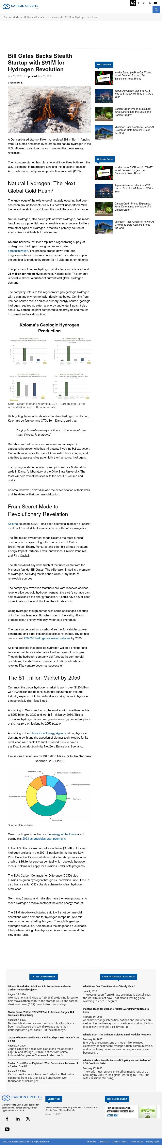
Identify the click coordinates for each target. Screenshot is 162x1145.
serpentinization (18, 251)
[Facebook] (7, 1119)
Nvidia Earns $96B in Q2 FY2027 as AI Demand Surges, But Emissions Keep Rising (134, 75)
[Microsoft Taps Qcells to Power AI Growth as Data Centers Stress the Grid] (104, 132)
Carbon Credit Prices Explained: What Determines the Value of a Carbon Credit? (133, 112)
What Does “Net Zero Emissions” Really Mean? (109, 986)
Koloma (13, 523)
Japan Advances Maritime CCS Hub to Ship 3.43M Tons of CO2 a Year (134, 93)
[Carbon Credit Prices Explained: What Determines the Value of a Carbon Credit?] (104, 114)
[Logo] (20, 6)
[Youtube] (155, 3)
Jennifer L (17, 82)
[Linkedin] (17, 1119)
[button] (156, 9)
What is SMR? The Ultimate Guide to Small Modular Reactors (117, 1034)
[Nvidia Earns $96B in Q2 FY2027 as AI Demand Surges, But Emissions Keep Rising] (104, 78)
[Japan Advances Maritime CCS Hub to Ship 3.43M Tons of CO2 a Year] (104, 96)
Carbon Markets (13, 17)
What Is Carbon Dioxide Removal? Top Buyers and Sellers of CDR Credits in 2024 (117, 1062)
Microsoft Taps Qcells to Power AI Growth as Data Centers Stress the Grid (134, 130)
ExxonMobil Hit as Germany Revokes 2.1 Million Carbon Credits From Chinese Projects (72, 1108)
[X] (28, 1119)
